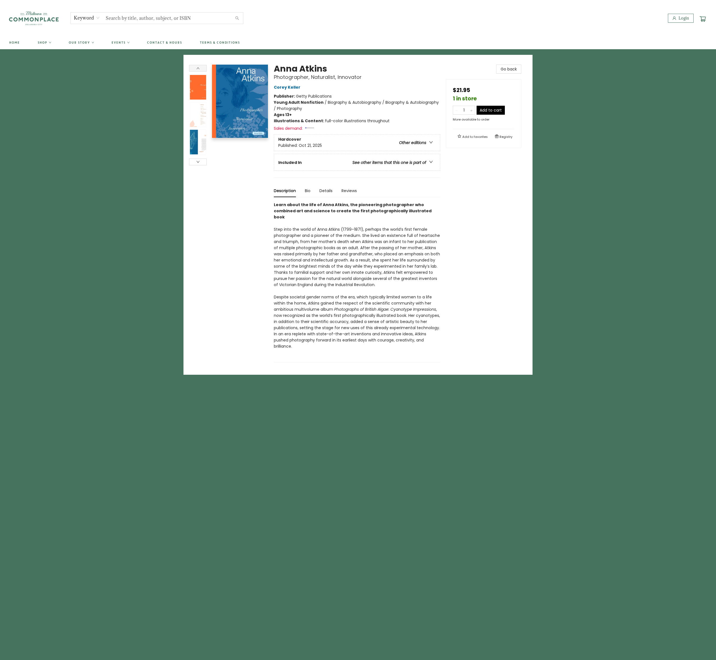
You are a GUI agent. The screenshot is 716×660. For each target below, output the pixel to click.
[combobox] (87, 18)
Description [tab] (285, 191)
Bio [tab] (307, 191)
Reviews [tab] (349, 191)
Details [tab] (326, 191)
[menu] (358, 42)
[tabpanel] (357, 282)
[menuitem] (14, 42)
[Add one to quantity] (471, 110)
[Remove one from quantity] (456, 110)
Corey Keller (287, 87)
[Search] (237, 18)
